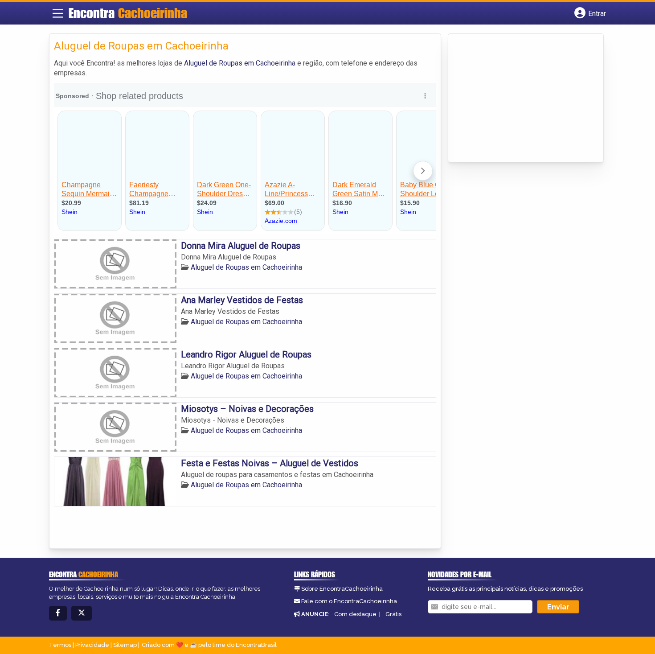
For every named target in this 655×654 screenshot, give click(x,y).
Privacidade (92, 645)
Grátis (393, 614)
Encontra (128, 13)
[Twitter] (81, 613)
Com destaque (355, 614)
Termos (60, 645)
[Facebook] (58, 613)
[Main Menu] (58, 13)
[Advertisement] (519, 98)
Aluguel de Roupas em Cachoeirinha (239, 63)
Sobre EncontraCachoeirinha (342, 588)
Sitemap (125, 645)
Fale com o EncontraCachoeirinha (349, 601)
